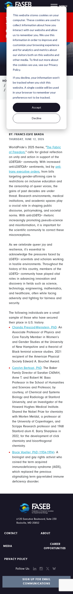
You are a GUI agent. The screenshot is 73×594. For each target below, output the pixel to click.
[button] (59, 6)
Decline (36, 118)
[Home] (19, 6)
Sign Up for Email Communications (36, 581)
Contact (11, 533)
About (45, 533)
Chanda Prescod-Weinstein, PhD (34, 327)
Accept (36, 107)
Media (7, 546)
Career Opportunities (55, 546)
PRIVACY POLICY (16, 559)
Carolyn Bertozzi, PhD (27, 368)
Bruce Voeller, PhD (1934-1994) (33, 452)
